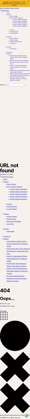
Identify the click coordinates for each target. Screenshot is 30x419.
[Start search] (25, 85)
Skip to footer (14, 8)
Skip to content (5, 8)
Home (2, 174)
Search (2, 85)
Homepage (3, 311)
